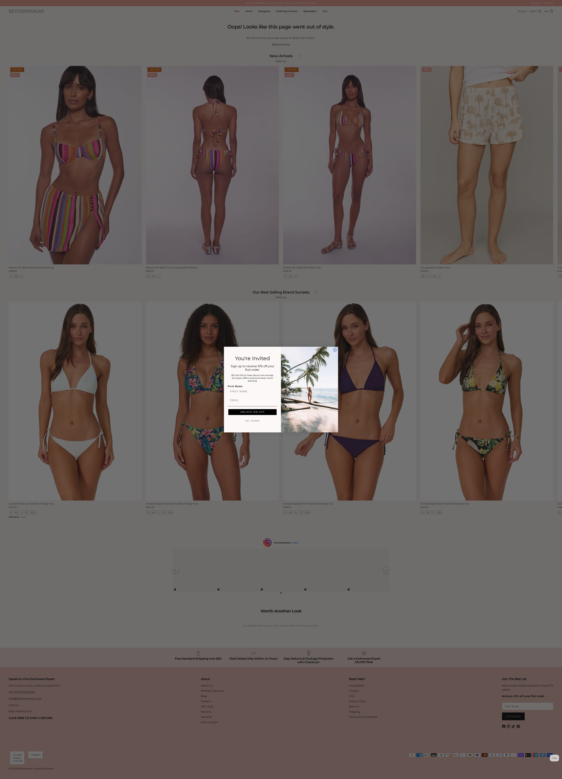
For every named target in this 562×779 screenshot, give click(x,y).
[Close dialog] (335, 350)
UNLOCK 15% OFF (252, 412)
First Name (235, 386)
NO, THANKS (252, 421)
